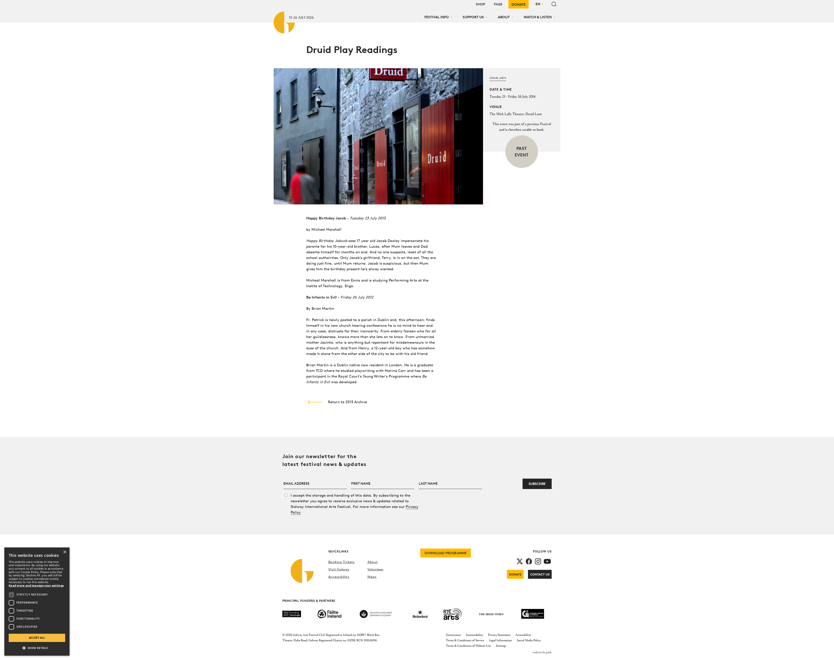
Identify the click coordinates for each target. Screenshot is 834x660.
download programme (446, 553)
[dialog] (37, 601)
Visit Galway (338, 569)
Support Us (473, 17)
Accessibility (338, 577)
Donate (518, 4)
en (538, 4)
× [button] (64, 552)
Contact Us (539, 574)
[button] (37, 648)
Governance (453, 634)
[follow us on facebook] (529, 561)
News (372, 577)
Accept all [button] (37, 638)
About (504, 17)
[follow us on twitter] (519, 561)
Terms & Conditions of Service (465, 640)
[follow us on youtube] (547, 561)
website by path (542, 652)
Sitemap (501, 645)
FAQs (498, 4)
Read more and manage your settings (36, 585)
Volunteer (375, 569)
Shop (480, 4)
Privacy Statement (499, 634)
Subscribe (537, 484)
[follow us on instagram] (538, 561)
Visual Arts (498, 78)
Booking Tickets (341, 562)
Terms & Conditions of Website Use (468, 645)
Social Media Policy (529, 640)
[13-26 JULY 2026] (284, 21)
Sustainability (474, 634)
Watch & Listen (538, 17)
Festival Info (436, 17)
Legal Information (500, 640)
